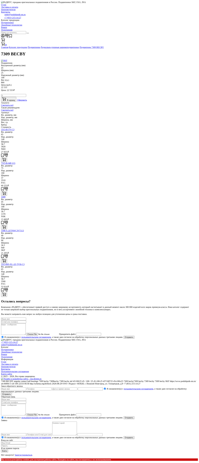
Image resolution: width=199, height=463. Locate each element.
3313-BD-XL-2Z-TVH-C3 (13, 264)
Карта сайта (6, 374)
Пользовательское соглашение (15, 371)
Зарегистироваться (23, 455)
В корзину (10, 100)
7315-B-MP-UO (8, 163)
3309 (3, 197)
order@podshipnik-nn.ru (15, 14)
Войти (4, 451)
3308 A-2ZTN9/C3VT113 (12, 230)
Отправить (129, 337)
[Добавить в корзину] (4, 159)
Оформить (22, 100)
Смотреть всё (7, 105)
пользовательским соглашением (36, 337)
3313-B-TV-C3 (7, 129)
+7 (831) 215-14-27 (12, 18)
